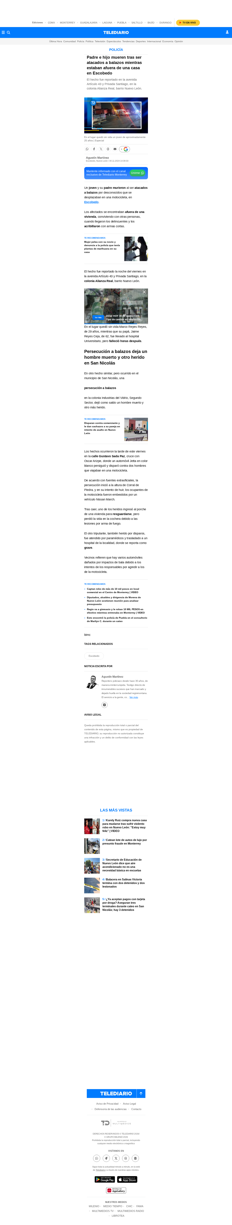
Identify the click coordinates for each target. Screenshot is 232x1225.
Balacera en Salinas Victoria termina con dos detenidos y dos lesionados (123, 883)
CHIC (129, 1206)
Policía (80, 41)
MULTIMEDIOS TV (103, 1211)
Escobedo (94, 656)
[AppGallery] (116, 1191)
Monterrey (67, 22)
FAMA (139, 1206)
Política (89, 41)
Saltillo (136, 22)
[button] (87, 149)
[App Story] (127, 1180)
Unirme (135, 172)
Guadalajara (88, 22)
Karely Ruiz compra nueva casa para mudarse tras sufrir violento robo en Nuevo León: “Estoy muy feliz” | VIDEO (124, 825)
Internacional (154, 41)
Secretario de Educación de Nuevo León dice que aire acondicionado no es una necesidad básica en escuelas (122, 865)
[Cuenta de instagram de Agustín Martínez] (105, 705)
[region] (116, 8)
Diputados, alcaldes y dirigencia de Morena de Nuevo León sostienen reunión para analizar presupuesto (114, 601)
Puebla (121, 22)
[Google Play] (105, 1180)
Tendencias (128, 41)
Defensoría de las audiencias (111, 1109)
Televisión (100, 41)
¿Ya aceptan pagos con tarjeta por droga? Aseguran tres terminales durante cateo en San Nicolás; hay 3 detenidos (123, 904)
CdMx (51, 22)
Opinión (179, 41)
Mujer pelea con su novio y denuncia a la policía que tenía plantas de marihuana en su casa (102, 247)
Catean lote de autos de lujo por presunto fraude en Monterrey (124, 842)
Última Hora (55, 41)
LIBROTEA (118, 1215)
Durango (165, 22)
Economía (167, 41)
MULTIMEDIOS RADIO (131, 1211)
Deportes (141, 41)
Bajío (151, 22)
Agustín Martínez (97, 157)
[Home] (116, 32)
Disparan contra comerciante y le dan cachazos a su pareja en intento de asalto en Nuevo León (102, 428)
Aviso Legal (129, 1103)
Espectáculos (114, 41)
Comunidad (69, 41)
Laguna (107, 22)
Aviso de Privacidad (107, 1103)
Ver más (133, 697)
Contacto (136, 1109)
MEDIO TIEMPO (112, 1206)
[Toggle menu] (3, 32)
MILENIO (94, 1206)
